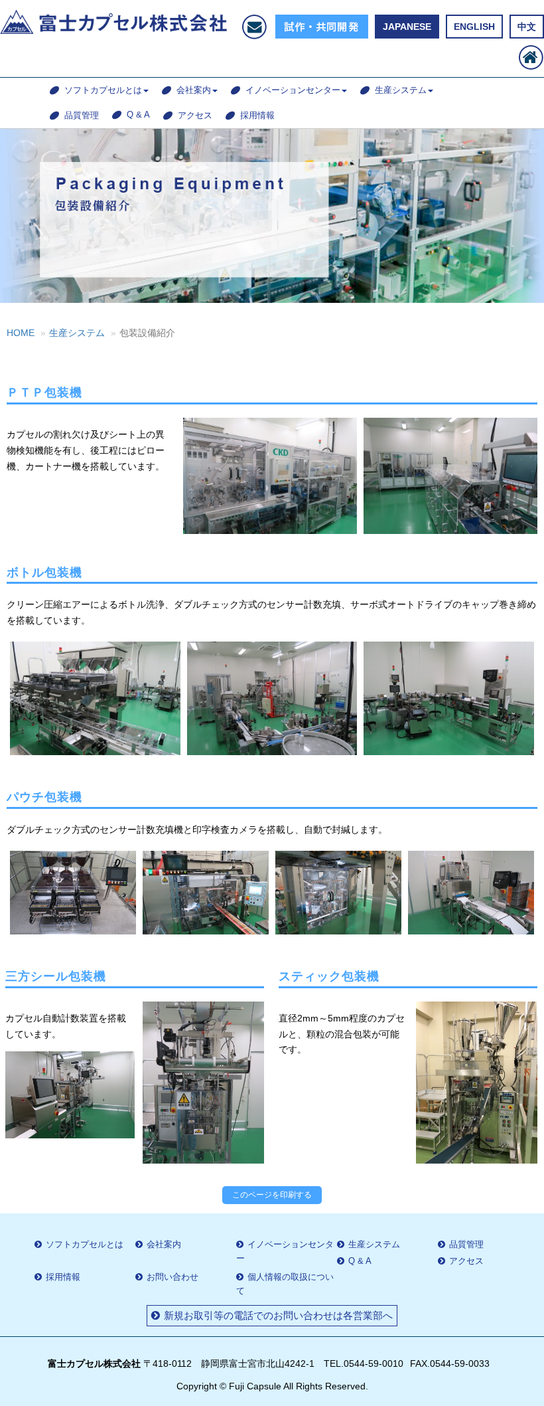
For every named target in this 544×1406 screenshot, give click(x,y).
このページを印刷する (272, 1194)
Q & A (138, 115)
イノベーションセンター (292, 90)
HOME (20, 332)
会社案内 (193, 90)
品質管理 (81, 115)
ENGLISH (474, 26)
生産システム (401, 90)
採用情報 (257, 115)
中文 (526, 26)
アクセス (195, 115)
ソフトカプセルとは (103, 90)
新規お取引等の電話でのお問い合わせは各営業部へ (278, 1315)
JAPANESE (407, 26)
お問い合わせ (172, 1277)
